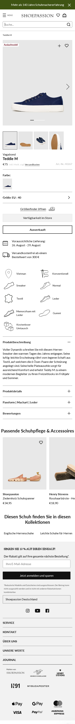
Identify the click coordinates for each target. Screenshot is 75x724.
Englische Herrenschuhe (19, 533)
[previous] (7, 86)
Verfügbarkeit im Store (37, 218)
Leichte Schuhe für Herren (56, 533)
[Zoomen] (59, 46)
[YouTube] (37, 611)
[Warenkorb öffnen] (64, 15)
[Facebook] (47, 611)
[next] (67, 86)
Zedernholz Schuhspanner (19, 498)
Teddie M (7, 35)
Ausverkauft (38, 229)
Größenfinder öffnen (33, 209)
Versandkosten (32, 164)
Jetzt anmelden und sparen (37, 575)
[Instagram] (27, 611)
